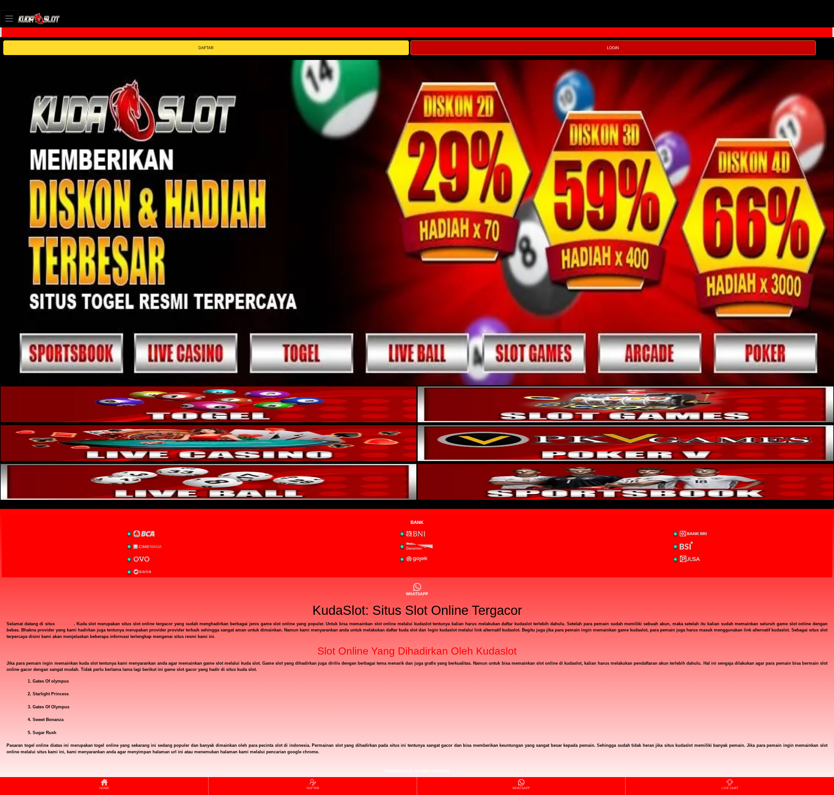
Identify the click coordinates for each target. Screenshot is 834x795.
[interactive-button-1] (208, 404)
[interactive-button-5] (208, 482)
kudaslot (65, 623)
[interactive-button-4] (625, 443)
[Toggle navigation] (9, 18)
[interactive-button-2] (625, 404)
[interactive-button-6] (625, 482)
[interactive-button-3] (208, 443)
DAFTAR (206, 48)
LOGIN (613, 48)
